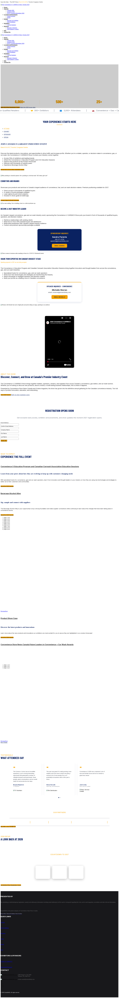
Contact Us (7, 32)
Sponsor (6, 26)
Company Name (5, 430)
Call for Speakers (11, 25)
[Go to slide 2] (60, 797)
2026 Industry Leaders (13, 29)
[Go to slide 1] (58, 797)
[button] (10, 107)
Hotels (8, 17)
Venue (2, 939)
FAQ (5, 30)
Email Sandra (59, 245)
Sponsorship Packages (6, 967)
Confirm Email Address (7, 426)
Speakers (6, 23)
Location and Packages (10, 14)
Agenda (6, 9)
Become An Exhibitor (12, 20)
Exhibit (6, 19)
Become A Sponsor (12, 27)
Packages (3, 933)
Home (5, 7)
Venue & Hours (11, 16)
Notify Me (3, 440)
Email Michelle (59, 297)
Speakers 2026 (11, 11)
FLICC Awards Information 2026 (15, 13)
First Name (4, 433)
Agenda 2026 (10, 10)
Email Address (5, 422)
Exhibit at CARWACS (6, 961)
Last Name (4, 437)
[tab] (61, 128)
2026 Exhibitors (11, 22)
